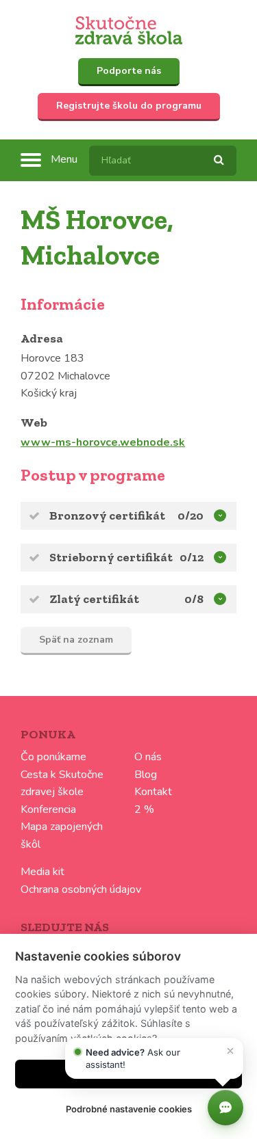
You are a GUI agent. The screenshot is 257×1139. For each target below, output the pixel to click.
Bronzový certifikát (107, 515)
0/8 (194, 598)
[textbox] (162, 161)
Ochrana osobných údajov (81, 889)
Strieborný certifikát (111, 557)
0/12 (192, 557)
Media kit (42, 871)
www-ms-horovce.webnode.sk (103, 442)
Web (34, 422)
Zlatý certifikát (94, 598)
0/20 (191, 515)
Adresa (42, 338)
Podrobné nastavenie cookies (129, 1108)
